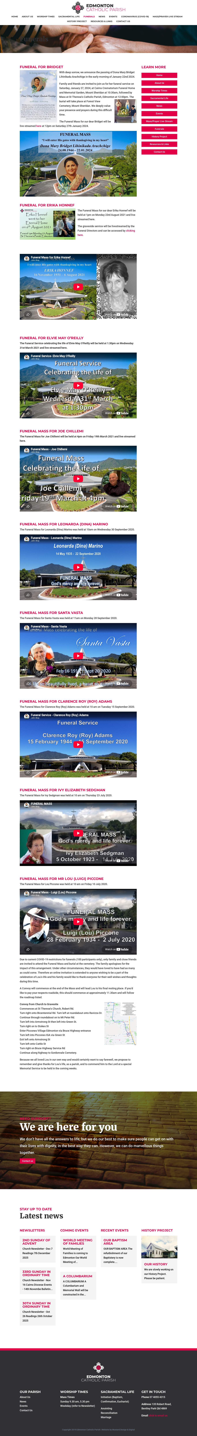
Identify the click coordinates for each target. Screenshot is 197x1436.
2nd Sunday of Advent (36, 1241)
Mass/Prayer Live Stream (167, 17)
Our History (155, 1264)
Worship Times (46, 17)
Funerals (89, 17)
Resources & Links (101, 21)
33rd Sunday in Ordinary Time (36, 1273)
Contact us (27, 1161)
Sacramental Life (69, 17)
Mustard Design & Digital (123, 1430)
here (38, 125)
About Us (27, 17)
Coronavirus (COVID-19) (135, 17)
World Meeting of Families (77, 1241)
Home (14, 17)
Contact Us (123, 21)
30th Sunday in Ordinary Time (36, 1305)
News (102, 17)
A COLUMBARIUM (77, 1276)
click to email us (158, 1415)
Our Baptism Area (115, 1241)
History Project (77, 21)
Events (113, 17)
